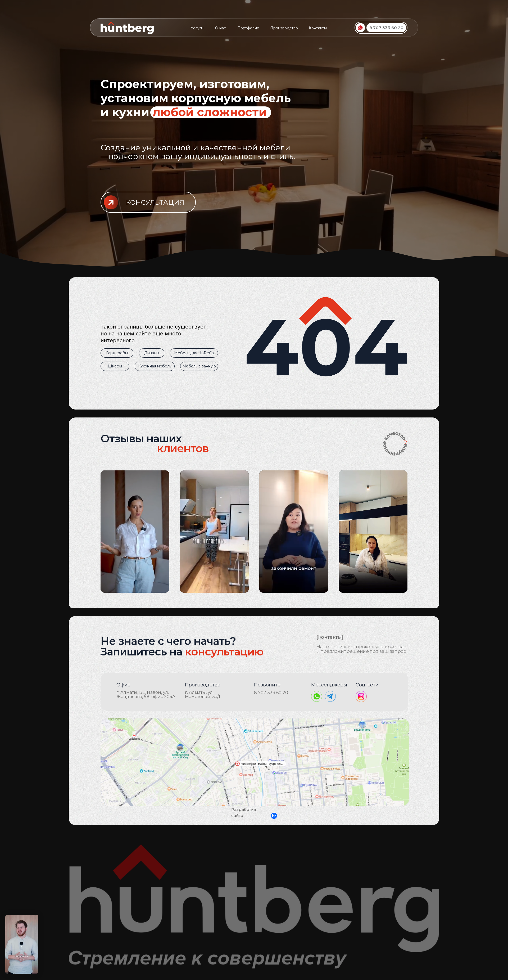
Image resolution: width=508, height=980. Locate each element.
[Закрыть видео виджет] (37, 915)
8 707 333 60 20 (271, 692)
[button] (148, 202)
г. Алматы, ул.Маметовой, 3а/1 (202, 694)
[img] (255, 762)
